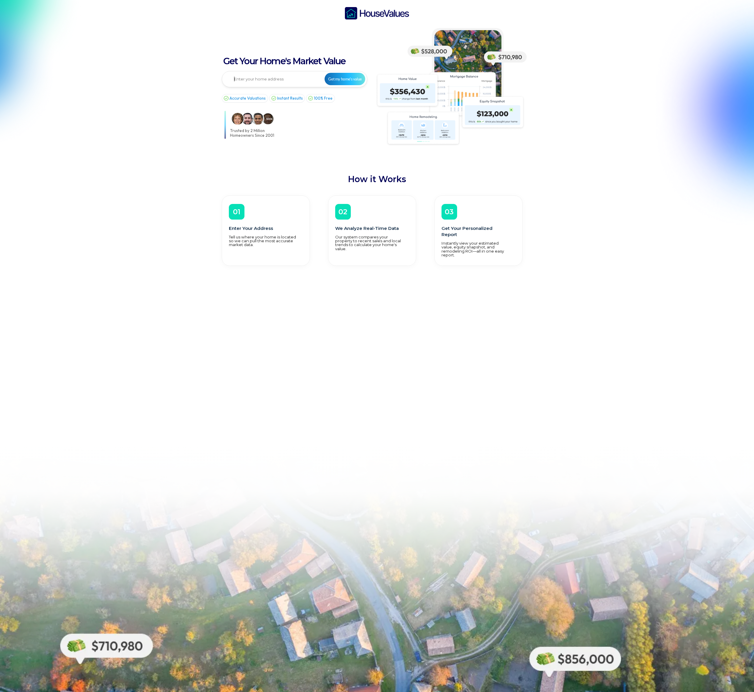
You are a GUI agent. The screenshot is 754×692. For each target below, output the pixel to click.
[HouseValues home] (377, 13)
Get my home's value (344, 79)
